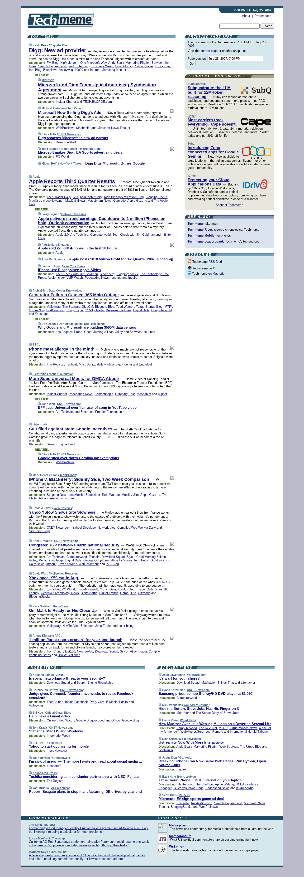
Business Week (102, 66)
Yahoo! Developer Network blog (93, 527)
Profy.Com (97, 702)
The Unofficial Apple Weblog (214, 784)
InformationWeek (58, 735)
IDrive (192, 175)
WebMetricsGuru (192, 731)
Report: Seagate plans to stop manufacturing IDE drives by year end (85, 791)
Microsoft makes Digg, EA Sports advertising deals (80, 152)
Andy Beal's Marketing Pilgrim (129, 62)
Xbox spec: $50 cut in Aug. (54, 578)
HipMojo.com (69, 62)
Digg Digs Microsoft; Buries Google (115, 163)
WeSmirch (176, 846)
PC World (62, 156)
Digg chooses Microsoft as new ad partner (73, 138)
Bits (75, 197)
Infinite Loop (184, 784)
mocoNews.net (53, 200)
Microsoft (48, 80)
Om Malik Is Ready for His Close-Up (63, 610)
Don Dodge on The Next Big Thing (81, 323)
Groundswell (60, 757)
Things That (226, 682)
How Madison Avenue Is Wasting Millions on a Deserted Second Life (215, 724)
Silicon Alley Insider (133, 651)
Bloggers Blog (104, 306)
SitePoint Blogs (39, 531)
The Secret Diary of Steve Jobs (217, 713)
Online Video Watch (60, 720)
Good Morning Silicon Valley (134, 66)
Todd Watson (125, 306)
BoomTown (60, 606)
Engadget (64, 244)
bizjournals (40, 424)
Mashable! (83, 128)
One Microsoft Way (93, 62)
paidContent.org (79, 66)
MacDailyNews (75, 200)
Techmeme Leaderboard (205, 241)
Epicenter (87, 626)
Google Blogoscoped (90, 720)
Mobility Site (130, 495)
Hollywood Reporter (63, 573)
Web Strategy (228, 746)
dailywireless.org (108, 364)
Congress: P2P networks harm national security (74, 545)
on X (212, 268)
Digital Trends (108, 593)
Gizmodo (119, 200)
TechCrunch (76, 108)
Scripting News (57, 495)
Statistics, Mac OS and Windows (56, 731)
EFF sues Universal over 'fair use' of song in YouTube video (87, 407)
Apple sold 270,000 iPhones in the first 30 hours (77, 248)
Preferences (263, 16)
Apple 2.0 (62, 234)
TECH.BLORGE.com (97, 101)
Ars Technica (79, 234)
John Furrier (103, 626)
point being (126, 626)
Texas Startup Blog (149, 306)
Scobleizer (93, 495)
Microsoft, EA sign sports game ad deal (191, 799)
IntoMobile (76, 495)
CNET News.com (69, 134)
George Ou (90, 560)
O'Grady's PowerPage (189, 788)
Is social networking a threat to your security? (67, 678)
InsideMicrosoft (87, 589)
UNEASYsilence (69, 655)
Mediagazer (177, 825)
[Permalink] (30, 45)
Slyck (130, 557)
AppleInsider (56, 277)
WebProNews (65, 128)
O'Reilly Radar (94, 310)
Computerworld (100, 234)
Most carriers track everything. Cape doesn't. (212, 122)
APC (58, 635)
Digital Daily (141, 310)
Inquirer (133, 277)
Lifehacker (248, 682)
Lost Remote (214, 731)
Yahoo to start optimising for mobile (59, 746)
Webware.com (196, 674)
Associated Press (45, 773)
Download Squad (113, 557)
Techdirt (71, 364)
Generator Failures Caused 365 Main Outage (74, 294)
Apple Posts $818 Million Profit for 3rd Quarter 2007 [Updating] (121, 259)
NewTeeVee (70, 626)
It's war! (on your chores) (179, 678)
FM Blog (52, 62)
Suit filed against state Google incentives (70, 429)
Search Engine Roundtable (95, 682)
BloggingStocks (156, 197)
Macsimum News (99, 200)
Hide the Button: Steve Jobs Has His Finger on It (199, 708)
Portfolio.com (55, 310)
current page (209, 51)
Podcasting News (97, 277)
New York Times (70, 163)
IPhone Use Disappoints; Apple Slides (69, 270)
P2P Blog (112, 564)
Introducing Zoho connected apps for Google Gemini (213, 152)
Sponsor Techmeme (229, 205)
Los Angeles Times (69, 332)
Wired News (188, 720)
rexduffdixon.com (62, 498)
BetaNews (50, 70)
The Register (55, 364)
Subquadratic (197, 84)
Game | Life (128, 593)
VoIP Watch (74, 277)
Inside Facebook (76, 702)
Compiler (123, 527)
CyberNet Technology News (60, 593)
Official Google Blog (125, 720)
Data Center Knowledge (65, 290)
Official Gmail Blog (57, 712)
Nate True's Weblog (183, 776)
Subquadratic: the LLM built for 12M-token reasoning (209, 92)
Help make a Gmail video (49, 716)
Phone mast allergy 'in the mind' (61, 349)
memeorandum (180, 836)
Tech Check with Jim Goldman (134, 234)
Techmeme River (200, 229)
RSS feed (215, 261)
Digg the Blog (59, 45)
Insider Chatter (66, 101)
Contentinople (104, 394)
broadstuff (54, 766)
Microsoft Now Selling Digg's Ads (69, 112)
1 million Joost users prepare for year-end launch (75, 640)
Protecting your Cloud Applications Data (208, 182)
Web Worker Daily (143, 527)
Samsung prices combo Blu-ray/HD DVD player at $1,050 (205, 694)
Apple (36, 176)
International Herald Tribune (249, 731)
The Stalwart (71, 306)
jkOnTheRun (244, 788)
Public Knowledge (51, 560)
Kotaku (123, 589)
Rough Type (74, 310)
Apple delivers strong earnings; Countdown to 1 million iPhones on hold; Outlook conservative (101, 220)
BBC (36, 344)
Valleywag (66, 70)
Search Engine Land (52, 66)
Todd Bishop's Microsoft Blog (80, 148)
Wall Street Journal (196, 705)
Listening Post (125, 394)
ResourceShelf (66, 142)
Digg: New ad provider (57, 50)
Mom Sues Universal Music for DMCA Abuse (74, 378)
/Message (41, 314)
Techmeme (196, 223)
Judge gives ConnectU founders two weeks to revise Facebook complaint (81, 696)
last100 (70, 651)
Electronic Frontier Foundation (53, 374)
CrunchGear (108, 589)
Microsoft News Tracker (113, 128)
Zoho (191, 143)
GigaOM (87, 306)
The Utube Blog (250, 746)
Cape (191, 116)
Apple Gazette (137, 200)
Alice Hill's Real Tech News (130, 560)
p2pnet (162, 394)
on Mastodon (217, 273)
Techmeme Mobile (201, 235)
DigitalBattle (89, 593)
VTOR (223, 728)
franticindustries (40, 655)
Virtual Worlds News (243, 728)
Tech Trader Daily (59, 197)
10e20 (79, 70)
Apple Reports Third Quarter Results (72, 181)
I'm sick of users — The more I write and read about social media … (85, 761)
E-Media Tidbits (117, 702)
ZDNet (60, 674)
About (246, 16)
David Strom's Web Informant (78, 564)
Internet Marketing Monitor (108, 70)
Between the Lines (73, 214)
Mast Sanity (87, 364)
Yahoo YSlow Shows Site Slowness (62, 512)
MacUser (35, 200)
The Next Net (208, 728)
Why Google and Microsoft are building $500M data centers (87, 327)
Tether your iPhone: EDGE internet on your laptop (200, 780)
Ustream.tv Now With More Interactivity (191, 742)
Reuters (184, 795)
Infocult (51, 564)
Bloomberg (107, 274)
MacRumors (57, 259)
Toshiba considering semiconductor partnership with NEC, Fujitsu (84, 777)
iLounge (116, 277)
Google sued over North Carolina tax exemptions (78, 458)
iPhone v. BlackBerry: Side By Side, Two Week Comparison (89, 479)
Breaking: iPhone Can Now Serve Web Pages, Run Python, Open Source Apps (212, 763)
